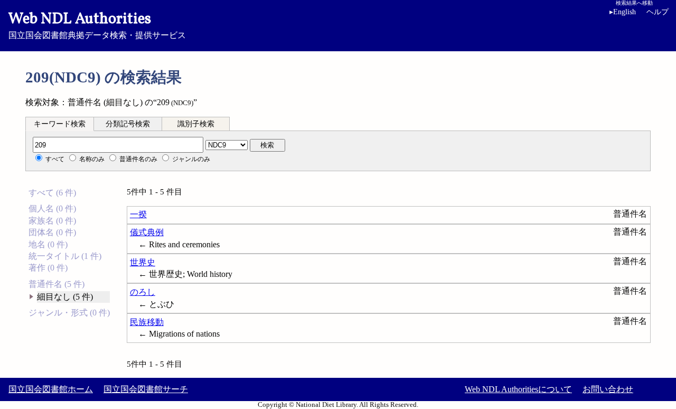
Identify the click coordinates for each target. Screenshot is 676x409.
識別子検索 (195, 124)
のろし (142, 291)
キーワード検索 (60, 124)
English (622, 12)
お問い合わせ (608, 389)
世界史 (142, 262)
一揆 (138, 214)
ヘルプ (657, 12)
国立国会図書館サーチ (146, 389)
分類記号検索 (128, 124)
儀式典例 (147, 232)
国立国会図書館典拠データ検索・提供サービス (97, 24)
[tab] (59, 124)
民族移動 (147, 322)
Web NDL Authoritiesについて (518, 389)
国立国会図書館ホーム (50, 389)
